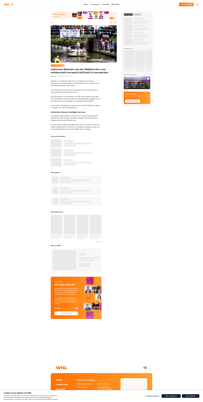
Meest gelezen (128, 14)
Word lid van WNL (186, 4)
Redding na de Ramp (104, 384)
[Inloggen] (197, 4)
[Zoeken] (176, 4)
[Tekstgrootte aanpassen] (111, 22)
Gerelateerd (137, 14)
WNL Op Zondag (82, 387)
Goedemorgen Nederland (58, 65)
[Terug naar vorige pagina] (52, 22)
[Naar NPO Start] (144, 367)
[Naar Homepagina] (8, 4)
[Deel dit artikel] (115, 22)
